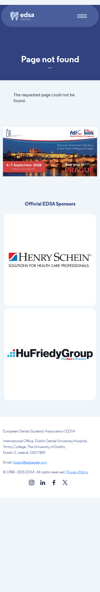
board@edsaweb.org (30, 463)
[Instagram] (32, 482)
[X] (65, 482)
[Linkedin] (43, 482)
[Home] (24, 16)
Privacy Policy (77, 472)
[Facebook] (54, 482)
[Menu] (82, 16)
